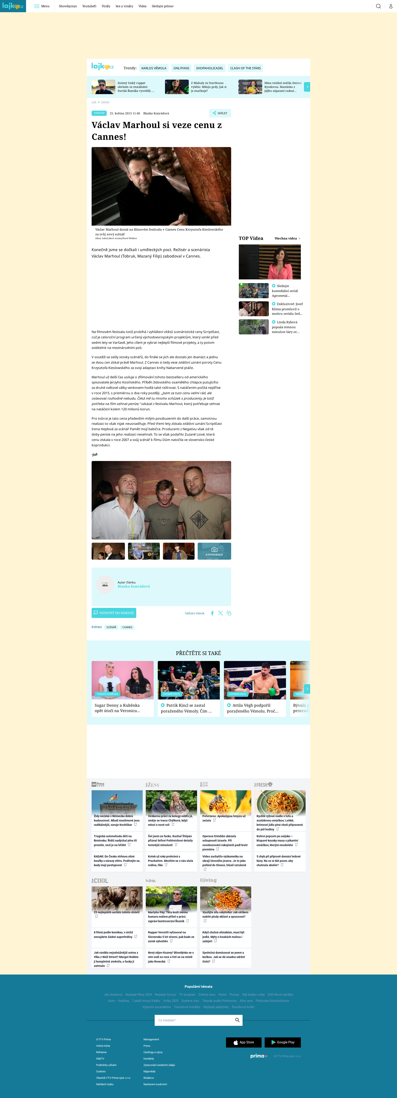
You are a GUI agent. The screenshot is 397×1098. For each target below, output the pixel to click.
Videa (142, 6)
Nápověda (149, 1071)
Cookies (101, 1071)
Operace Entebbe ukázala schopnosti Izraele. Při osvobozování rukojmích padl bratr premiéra (225, 843)
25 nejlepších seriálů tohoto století (117, 912)
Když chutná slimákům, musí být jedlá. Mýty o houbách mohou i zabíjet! (223, 937)
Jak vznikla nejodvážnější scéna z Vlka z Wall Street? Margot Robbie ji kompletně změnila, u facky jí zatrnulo (116, 959)
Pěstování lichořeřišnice (272, 1001)
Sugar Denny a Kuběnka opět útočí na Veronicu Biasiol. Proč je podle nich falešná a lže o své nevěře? (119, 708)
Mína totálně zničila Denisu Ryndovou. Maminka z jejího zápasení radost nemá (283, 88)
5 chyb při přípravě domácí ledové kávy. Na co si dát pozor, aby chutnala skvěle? (279, 861)
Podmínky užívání (106, 1065)
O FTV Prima (103, 1039)
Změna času (206, 994)
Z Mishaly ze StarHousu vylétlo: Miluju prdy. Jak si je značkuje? (208, 87)
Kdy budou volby (253, 994)
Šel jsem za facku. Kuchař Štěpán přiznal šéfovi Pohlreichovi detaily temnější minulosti (170, 841)
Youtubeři (89, 6)
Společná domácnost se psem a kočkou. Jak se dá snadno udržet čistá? (223, 957)
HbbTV (100, 1058)
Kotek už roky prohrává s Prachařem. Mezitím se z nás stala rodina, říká (170, 861)
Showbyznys (68, 6)
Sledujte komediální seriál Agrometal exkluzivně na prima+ (285, 295)
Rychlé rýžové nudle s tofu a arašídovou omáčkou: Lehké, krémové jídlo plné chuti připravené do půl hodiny (280, 822)
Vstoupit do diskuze (116, 613)
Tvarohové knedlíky (187, 1007)
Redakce (148, 1077)
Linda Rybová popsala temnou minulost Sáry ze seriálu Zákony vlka (286, 329)
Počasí (234, 994)
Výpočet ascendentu (157, 1007)
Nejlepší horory (165, 994)
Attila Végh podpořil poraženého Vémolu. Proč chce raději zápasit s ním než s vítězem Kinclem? (251, 708)
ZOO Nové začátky (280, 994)
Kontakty (148, 1058)
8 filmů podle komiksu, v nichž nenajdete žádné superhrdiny (113, 934)
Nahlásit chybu (105, 1084)
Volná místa (103, 1045)
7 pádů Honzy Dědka (146, 1001)
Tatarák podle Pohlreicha (219, 1001)
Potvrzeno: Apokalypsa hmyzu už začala (224, 818)
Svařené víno (190, 1001)
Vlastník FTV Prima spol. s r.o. (113, 1077)
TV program (187, 994)
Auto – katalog (118, 1001)
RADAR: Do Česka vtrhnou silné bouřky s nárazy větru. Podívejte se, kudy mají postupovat (117, 861)
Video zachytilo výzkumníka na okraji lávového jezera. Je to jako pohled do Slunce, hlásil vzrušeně (224, 861)
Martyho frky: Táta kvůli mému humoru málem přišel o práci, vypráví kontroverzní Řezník (168, 917)
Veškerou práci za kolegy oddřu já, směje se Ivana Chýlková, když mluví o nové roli (170, 820)
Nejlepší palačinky (216, 1007)
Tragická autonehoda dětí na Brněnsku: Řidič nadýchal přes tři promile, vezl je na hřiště (115, 841)
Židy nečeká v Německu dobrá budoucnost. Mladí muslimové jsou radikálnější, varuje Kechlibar (117, 820)
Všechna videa (286, 238)
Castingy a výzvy (153, 1052)
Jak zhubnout (113, 994)
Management (151, 1039)
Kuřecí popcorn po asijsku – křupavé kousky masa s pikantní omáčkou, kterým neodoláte (277, 841)
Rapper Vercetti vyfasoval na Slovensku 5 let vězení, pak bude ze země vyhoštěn (171, 937)
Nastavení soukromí (155, 1084)
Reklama (101, 1052)
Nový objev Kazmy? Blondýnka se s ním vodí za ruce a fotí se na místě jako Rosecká (171, 957)
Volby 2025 (170, 1001)
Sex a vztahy (124, 6)
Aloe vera (246, 1001)
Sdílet (222, 114)
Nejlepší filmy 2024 (139, 994)
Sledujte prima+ (163, 6)
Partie (223, 994)
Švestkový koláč (243, 1007)
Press (146, 1045)
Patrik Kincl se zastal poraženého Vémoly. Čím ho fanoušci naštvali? (187, 708)
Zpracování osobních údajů (159, 1065)
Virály (106, 6)
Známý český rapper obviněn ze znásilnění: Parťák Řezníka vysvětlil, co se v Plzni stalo (136, 88)
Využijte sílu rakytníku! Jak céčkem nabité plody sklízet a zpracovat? (225, 914)
